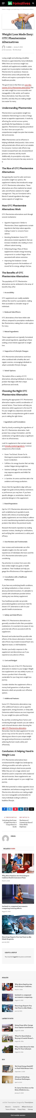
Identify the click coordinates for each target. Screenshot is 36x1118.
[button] (3, 3)
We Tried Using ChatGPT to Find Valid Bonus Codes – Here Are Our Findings (24, 1068)
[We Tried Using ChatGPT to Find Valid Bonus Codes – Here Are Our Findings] (7, 1068)
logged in (15, 957)
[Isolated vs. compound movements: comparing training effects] (18, 894)
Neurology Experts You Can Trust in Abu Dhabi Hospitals (23, 1008)
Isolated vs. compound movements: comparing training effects (23, 997)
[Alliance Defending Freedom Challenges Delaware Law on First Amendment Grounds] (7, 1079)
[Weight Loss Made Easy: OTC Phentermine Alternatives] (18, 21)
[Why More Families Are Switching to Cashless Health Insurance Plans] (18, 863)
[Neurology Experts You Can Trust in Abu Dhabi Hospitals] (18, 924)
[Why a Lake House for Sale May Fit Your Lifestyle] (7, 1049)
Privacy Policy (22, 1109)
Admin (10, 47)
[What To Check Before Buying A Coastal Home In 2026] (7, 1038)
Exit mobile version (18, 1115)
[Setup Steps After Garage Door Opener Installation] (7, 1027)
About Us (8, 1107)
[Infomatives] (19, 3)
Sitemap (30, 1109)
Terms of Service (10, 1109)
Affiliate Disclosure (27, 1107)
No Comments (8, 50)
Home (3, 9)
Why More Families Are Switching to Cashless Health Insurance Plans (23, 986)
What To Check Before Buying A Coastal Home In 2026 (24, 1038)
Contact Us (16, 1107)
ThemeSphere (28, 1102)
